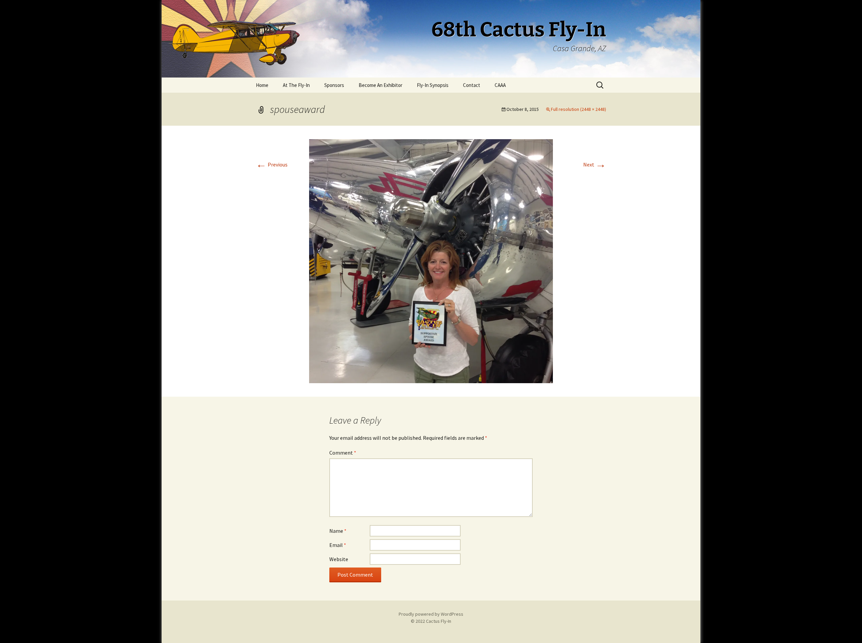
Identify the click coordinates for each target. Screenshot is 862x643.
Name (337, 530)
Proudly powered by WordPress (431, 614)
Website (338, 559)
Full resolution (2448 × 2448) (578, 109)
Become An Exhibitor (380, 85)
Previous (272, 164)
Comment (342, 452)
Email (337, 545)
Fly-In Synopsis (433, 85)
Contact (471, 85)
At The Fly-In (296, 85)
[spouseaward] (431, 260)
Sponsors (334, 85)
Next (594, 164)
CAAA (500, 85)
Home (262, 85)
